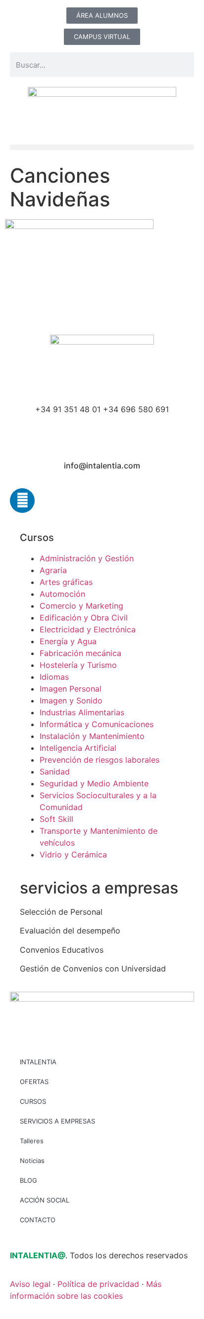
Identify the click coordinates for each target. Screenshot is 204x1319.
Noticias (32, 1160)
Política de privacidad (98, 1284)
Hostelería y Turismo (78, 665)
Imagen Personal (71, 689)
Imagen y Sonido (71, 700)
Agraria (53, 570)
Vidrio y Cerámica (73, 854)
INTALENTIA (38, 1062)
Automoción (62, 594)
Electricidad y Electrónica (88, 629)
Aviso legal (30, 1284)
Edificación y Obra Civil (84, 617)
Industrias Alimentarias (82, 712)
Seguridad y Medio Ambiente (94, 783)
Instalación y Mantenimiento (92, 736)
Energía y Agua (68, 641)
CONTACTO (37, 1220)
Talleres (32, 1141)
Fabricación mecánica (80, 653)
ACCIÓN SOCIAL (44, 1200)
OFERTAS (34, 1082)
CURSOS (33, 1101)
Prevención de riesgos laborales (99, 760)
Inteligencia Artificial (78, 748)
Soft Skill (56, 819)
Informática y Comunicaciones (96, 724)
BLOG (28, 1180)
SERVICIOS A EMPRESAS (57, 1121)
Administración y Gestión (87, 558)
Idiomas (54, 677)
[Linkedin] (22, 500)
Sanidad (55, 771)
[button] (102, 147)
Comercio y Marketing (81, 606)
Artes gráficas (66, 582)
